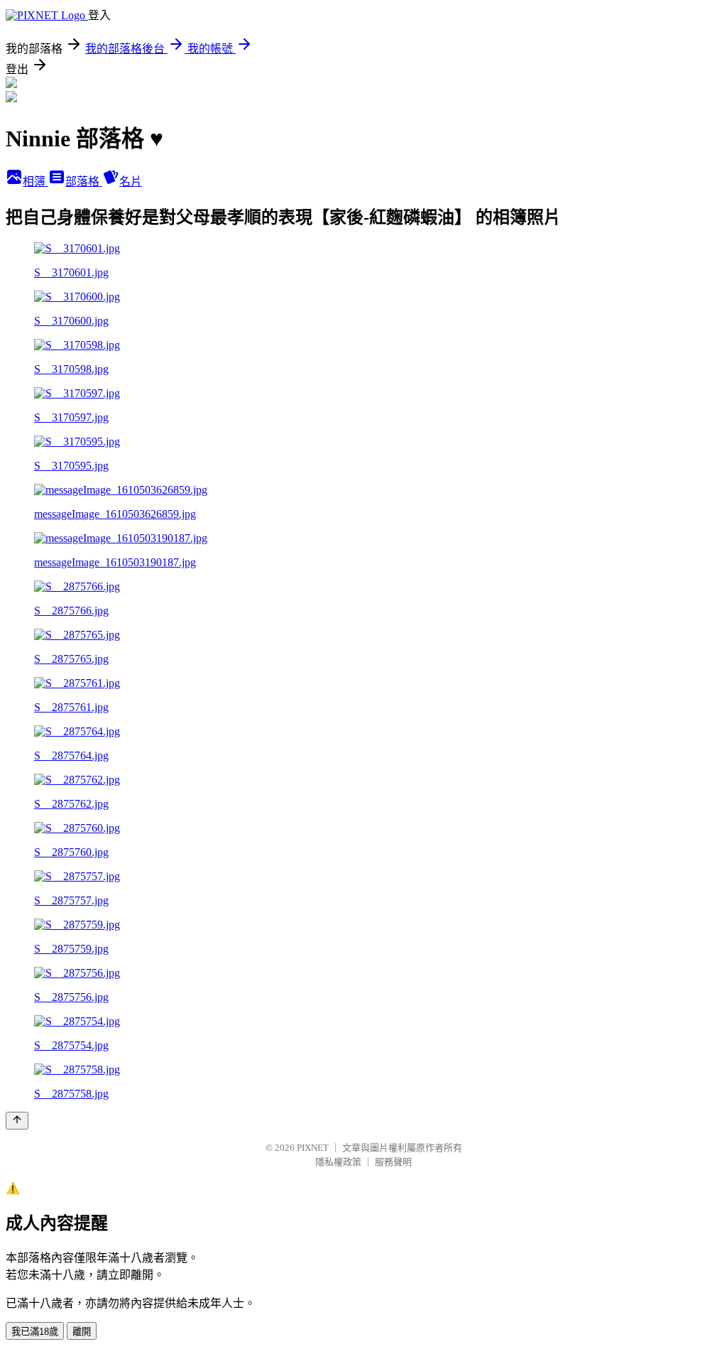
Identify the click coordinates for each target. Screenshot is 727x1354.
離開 (81, 1331)
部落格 (83, 181)
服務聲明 (393, 1162)
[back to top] (17, 1121)
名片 (130, 181)
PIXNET (313, 1147)
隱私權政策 (338, 1162)
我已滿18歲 (34, 1331)
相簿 (35, 181)
